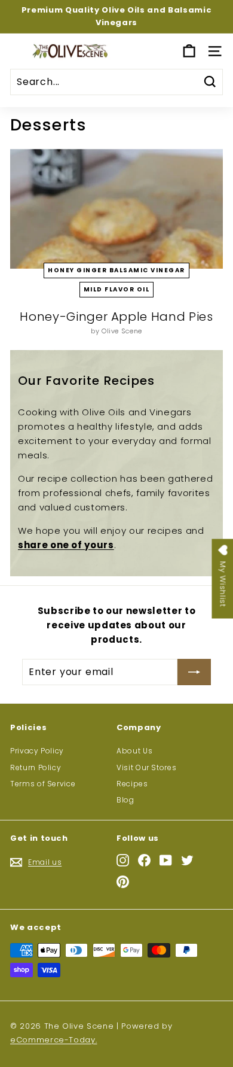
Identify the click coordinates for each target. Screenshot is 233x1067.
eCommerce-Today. (53, 1039)
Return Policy (35, 767)
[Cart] (189, 51)
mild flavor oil (117, 289)
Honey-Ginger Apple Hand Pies (116, 316)
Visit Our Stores (146, 767)
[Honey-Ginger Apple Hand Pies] (116, 209)
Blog (125, 800)
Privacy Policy (37, 751)
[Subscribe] (194, 672)
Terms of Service (42, 784)
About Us (134, 751)
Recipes (132, 784)
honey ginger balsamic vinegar (116, 270)
